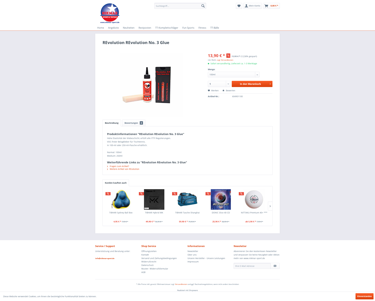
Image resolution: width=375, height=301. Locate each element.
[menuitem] (180, 6)
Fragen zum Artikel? (119, 166)
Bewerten (230, 90)
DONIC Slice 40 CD (221, 212)
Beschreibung (112, 123)
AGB (143, 272)
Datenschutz (147, 265)
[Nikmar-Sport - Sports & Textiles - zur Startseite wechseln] (110, 13)
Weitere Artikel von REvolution (124, 169)
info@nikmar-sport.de (104, 258)
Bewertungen (133, 123)
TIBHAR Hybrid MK (154, 212)
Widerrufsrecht (148, 261)
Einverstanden (364, 296)
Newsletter (193, 251)
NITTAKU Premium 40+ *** (254, 212)
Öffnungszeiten (149, 251)
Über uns (192, 254)
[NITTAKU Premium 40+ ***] (254, 199)
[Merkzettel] (239, 6)
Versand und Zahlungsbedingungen (159, 258)
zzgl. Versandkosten (225, 60)
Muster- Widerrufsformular (154, 268)
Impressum (193, 261)
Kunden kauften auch (116, 182)
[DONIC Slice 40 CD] (221, 199)
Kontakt (145, 254)
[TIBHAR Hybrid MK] (154, 199)
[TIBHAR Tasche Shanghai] (187, 199)
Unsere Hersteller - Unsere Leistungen (206, 258)
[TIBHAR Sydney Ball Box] (121, 199)
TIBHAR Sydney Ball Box (120, 212)
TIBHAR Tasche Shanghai (187, 212)
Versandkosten (181, 284)
